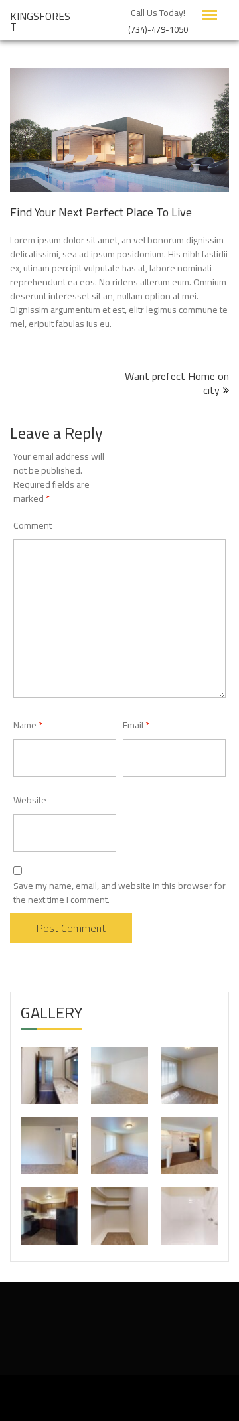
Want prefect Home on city (177, 383)
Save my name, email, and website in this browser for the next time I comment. (119, 893)
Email (136, 725)
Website (29, 800)
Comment (32, 525)
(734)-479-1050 (158, 28)
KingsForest (40, 21)
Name (27, 725)
